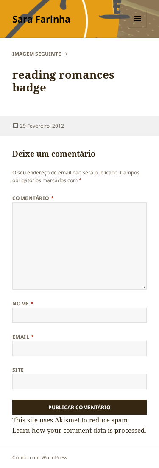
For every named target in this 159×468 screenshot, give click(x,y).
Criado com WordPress (39, 457)
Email (23, 336)
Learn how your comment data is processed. (79, 430)
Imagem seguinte (36, 53)
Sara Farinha (41, 18)
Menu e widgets (138, 27)
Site (18, 370)
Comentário (33, 198)
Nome (23, 303)
